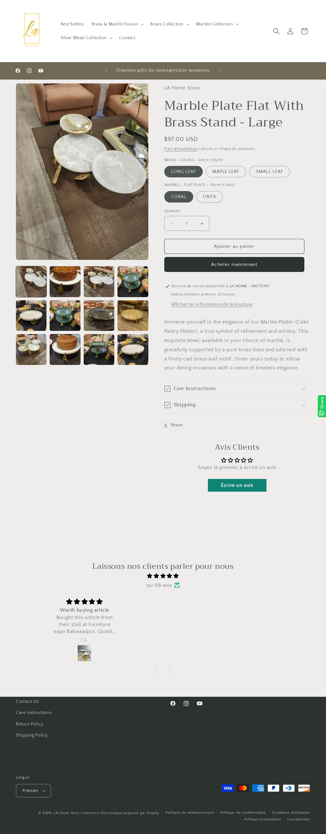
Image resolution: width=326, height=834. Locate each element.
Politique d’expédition (262, 819)
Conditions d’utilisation (291, 813)
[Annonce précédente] (106, 71)
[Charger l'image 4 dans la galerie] (132, 281)
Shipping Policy (32, 735)
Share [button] (177, 425)
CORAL (179, 196)
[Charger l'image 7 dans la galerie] (99, 315)
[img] (162, 576)
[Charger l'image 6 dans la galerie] (65, 315)
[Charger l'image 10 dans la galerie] (65, 349)
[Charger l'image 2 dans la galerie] (65, 281)
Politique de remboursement (190, 813)
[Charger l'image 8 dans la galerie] (132, 315)
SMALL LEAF (269, 171)
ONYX (209, 196)
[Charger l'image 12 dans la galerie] (132, 349)
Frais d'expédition (181, 149)
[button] (117, 24)
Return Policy (29, 724)
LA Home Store (67, 813)
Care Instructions (34, 712)
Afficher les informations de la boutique (212, 304)
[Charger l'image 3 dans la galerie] (99, 281)
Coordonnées (298, 819)
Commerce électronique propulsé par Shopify (120, 813)
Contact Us (27, 701)
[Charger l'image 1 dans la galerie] (31, 281)
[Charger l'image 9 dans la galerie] (31, 349)
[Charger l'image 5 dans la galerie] (31, 315)
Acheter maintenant (234, 264)
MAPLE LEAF (225, 171)
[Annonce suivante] (220, 71)
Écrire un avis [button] (237, 485)
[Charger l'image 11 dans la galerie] (99, 349)
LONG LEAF (183, 171)
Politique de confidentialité (243, 813)
